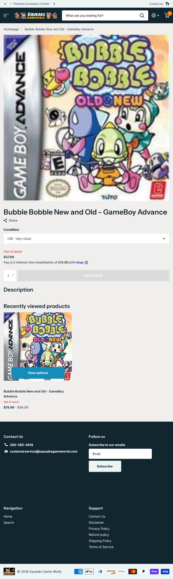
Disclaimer (96, 522)
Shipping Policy (100, 541)
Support (96, 508)
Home (8, 516)
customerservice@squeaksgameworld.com (43, 451)
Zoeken (142, 15)
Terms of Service (101, 547)
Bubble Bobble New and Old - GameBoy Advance (34, 393)
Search (9, 522)
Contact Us (97, 516)
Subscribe (105, 466)
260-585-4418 (21, 445)
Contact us (156, 3)
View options (38, 373)
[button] (5, 4)
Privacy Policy (99, 528)
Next (56, 4)
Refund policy (99, 535)
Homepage (11, 29)
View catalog (5, 14)
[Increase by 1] (14, 271)
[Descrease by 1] (14, 279)
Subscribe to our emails (107, 445)
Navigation (13, 508)
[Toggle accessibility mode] (167, 4)
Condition (11, 229)
